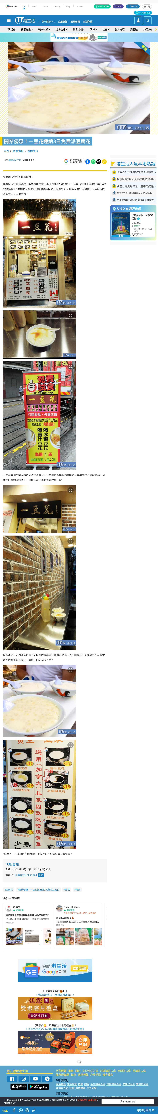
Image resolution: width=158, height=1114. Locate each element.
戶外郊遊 (95, 1074)
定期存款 (87, 21)
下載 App (134, 6)
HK (24, 6)
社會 (73, 1074)
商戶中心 (118, 6)
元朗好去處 (124, 1070)
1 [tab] (72, 33)
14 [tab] (75, 41)
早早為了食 (14, 160)
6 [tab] (87, 33)
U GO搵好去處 (144, 12)
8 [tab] (75, 37)
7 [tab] (72, 37)
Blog (68, 6)
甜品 (67, 889)
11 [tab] (84, 37)
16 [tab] (81, 41)
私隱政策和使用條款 (87, 1100)
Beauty (57, 6)
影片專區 (120, 29)
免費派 (9, 889)
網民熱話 (61, 1084)
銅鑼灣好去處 (108, 1070)
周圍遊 (134, 29)
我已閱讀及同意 (127, 1101)
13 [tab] (72, 41)
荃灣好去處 (139, 1070)
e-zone (80, 6)
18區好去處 (149, 29)
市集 (70, 1070)
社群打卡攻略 (103, 6)
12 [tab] (87, 37)
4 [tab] (81, 33)
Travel (34, 6)
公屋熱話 (62, 21)
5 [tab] (84, 33)
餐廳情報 (32, 151)
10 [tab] (81, 37)
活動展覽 (61, 1070)
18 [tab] (87, 41)
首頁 (6, 151)
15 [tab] (78, 41)
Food (45, 6)
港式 (78, 889)
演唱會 (11, 29)
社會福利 (108, 1074)
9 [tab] (78, 37)
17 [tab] (84, 41)
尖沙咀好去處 (90, 1070)
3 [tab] (78, 33)
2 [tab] (75, 33)
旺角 (41, 875)
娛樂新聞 (75, 21)
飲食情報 (18, 151)
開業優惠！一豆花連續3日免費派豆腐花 (39, 889)
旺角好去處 (62, 1074)
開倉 (78, 1070)
